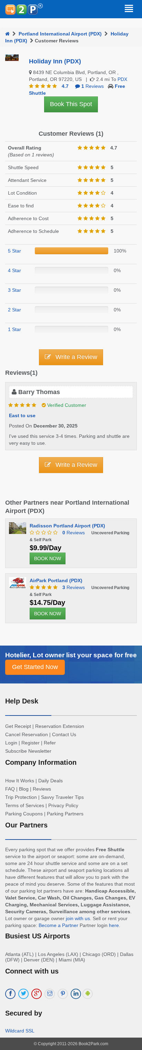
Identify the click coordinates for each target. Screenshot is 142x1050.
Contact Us (64, 734)
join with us (78, 918)
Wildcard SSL (19, 1030)
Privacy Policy (63, 805)
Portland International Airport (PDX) (60, 34)
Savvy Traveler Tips (62, 797)
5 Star (14, 251)
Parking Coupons (24, 813)
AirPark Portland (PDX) (56, 580)
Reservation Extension (59, 726)
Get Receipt (18, 726)
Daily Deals (50, 780)
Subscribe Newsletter (28, 751)
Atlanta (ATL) (19, 954)
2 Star (14, 309)
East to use (22, 415)
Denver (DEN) (39, 959)
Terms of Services (24, 805)
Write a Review (75, 356)
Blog (24, 789)
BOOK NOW (47, 558)
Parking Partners (65, 813)
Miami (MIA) (72, 959)
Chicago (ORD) (99, 954)
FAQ (10, 789)
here (114, 925)
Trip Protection (21, 797)
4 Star (14, 270)
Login (11, 742)
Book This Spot (71, 104)
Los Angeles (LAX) (58, 954)
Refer (50, 742)
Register (30, 742)
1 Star (14, 329)
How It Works (19, 780)
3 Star (14, 290)
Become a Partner (58, 925)
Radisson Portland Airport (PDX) (67, 525)
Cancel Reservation (26, 734)
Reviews (73, 532)
